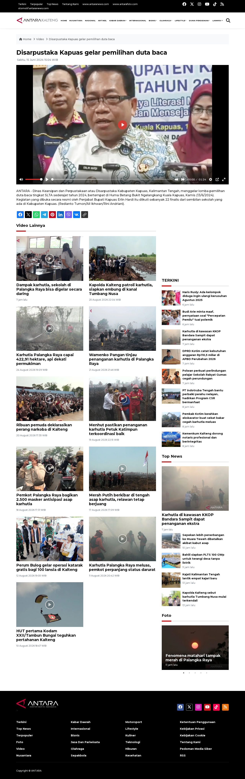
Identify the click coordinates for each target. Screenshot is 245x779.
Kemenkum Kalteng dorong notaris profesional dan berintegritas (202, 437)
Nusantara (23, 755)
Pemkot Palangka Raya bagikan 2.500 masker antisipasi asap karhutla (47, 499)
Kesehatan (133, 755)
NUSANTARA (75, 20)
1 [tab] (184, 673)
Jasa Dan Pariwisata (85, 742)
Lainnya (216, 20)
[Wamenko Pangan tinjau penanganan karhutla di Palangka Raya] (122, 328)
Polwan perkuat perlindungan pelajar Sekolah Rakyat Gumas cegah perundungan (204, 374)
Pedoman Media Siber (196, 749)
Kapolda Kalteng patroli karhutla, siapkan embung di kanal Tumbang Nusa (121, 289)
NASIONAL (90, 20)
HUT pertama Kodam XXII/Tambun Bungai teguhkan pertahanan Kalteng (46, 635)
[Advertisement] (195, 247)
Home (27, 39)
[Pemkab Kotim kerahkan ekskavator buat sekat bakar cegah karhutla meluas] (171, 419)
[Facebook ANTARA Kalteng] (184, 4)
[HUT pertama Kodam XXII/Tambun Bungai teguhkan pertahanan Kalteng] (49, 604)
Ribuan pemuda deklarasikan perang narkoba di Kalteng (44, 427)
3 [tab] (195, 673)
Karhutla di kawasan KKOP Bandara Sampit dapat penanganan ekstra (201, 335)
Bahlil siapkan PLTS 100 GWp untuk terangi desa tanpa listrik (203, 558)
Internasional (137, 20)
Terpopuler (36, 4)
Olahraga (165, 20)
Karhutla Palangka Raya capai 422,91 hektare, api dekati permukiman (45, 359)
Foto (166, 615)
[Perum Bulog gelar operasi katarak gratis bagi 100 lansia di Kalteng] (49, 538)
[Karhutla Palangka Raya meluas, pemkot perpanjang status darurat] (122, 538)
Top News (52, 4)
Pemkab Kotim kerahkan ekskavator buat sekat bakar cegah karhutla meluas (203, 418)
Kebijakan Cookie (192, 735)
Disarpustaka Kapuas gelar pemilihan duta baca (82, 39)
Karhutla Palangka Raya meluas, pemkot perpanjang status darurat (122, 567)
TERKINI (170, 280)
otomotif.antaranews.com (33, 8)
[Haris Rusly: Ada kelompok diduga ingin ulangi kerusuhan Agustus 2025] (171, 297)
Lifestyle (180, 20)
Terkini (22, 4)
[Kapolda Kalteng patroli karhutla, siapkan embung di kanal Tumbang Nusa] (122, 258)
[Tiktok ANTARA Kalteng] (215, 4)
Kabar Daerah (117, 20)
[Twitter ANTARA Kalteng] (192, 4)
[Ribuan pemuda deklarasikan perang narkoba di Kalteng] (49, 398)
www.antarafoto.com (125, 4)
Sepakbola (78, 755)
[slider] (33, 179)
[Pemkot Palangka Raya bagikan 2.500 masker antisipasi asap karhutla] (49, 468)
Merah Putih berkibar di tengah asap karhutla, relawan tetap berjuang (119, 499)
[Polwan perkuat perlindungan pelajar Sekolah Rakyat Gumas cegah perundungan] (171, 376)
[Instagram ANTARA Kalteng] (199, 4)
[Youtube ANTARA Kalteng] (207, 4)
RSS (183, 755)
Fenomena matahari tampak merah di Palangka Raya (193, 657)
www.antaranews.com (95, 4)
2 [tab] (189, 673)
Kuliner (130, 735)
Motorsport (133, 722)
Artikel (102, 20)
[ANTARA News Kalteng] (37, 20)
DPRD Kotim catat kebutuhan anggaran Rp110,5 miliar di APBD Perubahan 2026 (204, 355)
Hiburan (131, 749)
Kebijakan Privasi (192, 728)
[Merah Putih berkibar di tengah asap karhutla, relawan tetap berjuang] (122, 468)
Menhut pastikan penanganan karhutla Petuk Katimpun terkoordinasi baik (118, 429)
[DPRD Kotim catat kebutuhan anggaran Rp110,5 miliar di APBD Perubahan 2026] (171, 356)
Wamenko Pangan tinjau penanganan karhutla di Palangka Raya (121, 359)
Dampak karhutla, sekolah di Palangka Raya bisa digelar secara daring (49, 289)
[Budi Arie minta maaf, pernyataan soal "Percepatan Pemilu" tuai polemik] (171, 317)
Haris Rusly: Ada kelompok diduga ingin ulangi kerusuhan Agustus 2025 (204, 296)
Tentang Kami (70, 4)
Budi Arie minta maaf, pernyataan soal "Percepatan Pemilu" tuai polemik (203, 315)
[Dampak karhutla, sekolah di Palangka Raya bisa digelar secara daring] (49, 258)
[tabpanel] (195, 647)
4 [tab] (201, 673)
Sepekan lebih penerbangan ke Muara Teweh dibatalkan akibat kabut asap (203, 539)
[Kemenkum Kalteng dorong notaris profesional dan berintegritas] (171, 439)
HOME (64, 20)
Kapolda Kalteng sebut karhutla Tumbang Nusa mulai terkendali (204, 596)
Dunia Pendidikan (199, 20)
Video (40, 39)
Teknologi (132, 742)
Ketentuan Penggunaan (197, 722)
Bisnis (152, 20)
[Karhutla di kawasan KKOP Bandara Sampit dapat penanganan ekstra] (171, 337)
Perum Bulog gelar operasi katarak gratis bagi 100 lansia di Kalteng (49, 567)
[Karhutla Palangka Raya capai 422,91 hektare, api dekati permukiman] (49, 328)
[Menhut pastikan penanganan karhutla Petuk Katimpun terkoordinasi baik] (122, 398)
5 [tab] (207, 673)
